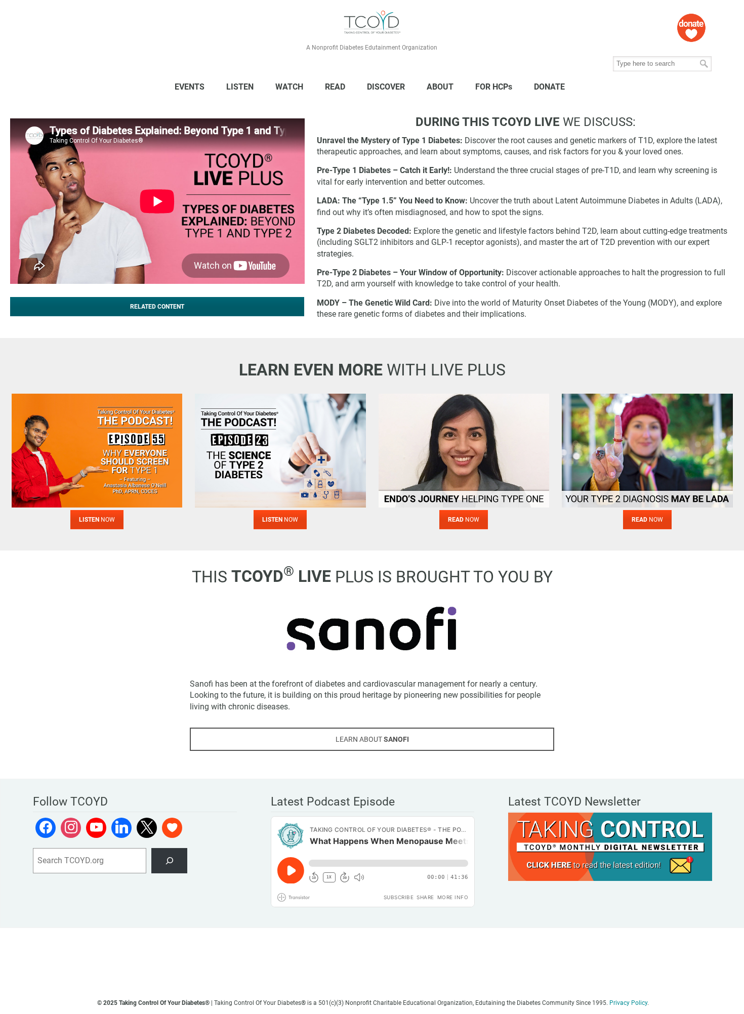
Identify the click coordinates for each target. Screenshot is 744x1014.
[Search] (169, 860)
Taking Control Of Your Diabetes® (371, 22)
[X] (146, 828)
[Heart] (172, 828)
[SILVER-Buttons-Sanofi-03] (372, 628)
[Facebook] (45, 828)
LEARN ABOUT (372, 739)
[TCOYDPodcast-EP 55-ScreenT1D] (97, 451)
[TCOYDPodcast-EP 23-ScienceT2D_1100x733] (280, 451)
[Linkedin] (121, 828)
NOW (97, 519)
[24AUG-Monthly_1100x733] (647, 451)
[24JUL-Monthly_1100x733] (464, 451)
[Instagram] (71, 828)
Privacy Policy (628, 1002)
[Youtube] (96, 828)
